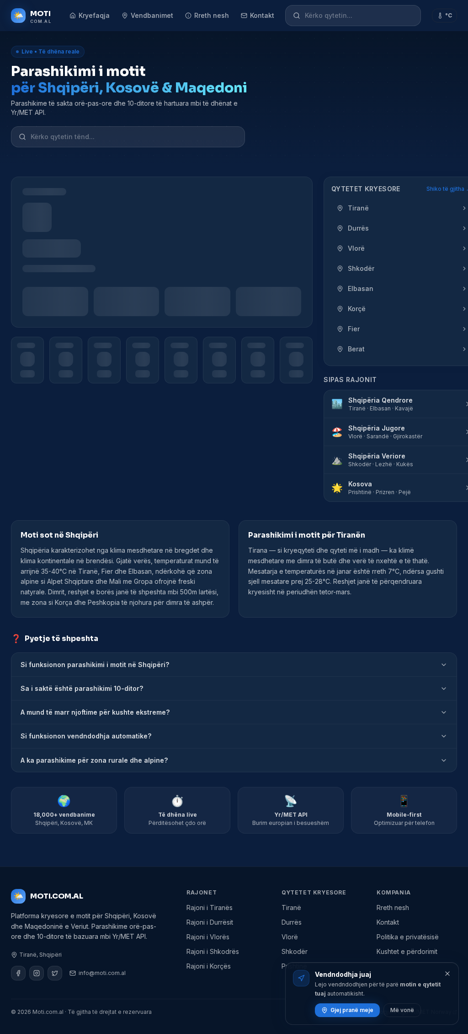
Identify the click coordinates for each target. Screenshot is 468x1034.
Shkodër (295, 951)
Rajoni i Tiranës (209, 907)
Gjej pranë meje (351, 1010)
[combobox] (359, 15)
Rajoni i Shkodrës (212, 951)
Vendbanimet (152, 15)
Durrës (292, 922)
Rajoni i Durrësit (209, 922)
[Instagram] (36, 973)
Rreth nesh (211, 15)
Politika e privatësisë (408, 937)
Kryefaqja (94, 15)
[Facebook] (18, 973)
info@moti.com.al (102, 972)
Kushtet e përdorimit (407, 951)
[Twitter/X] (55, 973)
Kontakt (262, 15)
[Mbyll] (447, 973)
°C (448, 15)
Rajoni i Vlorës (207, 937)
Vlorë (290, 937)
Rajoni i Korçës (208, 966)
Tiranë (291, 907)
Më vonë (402, 1010)
